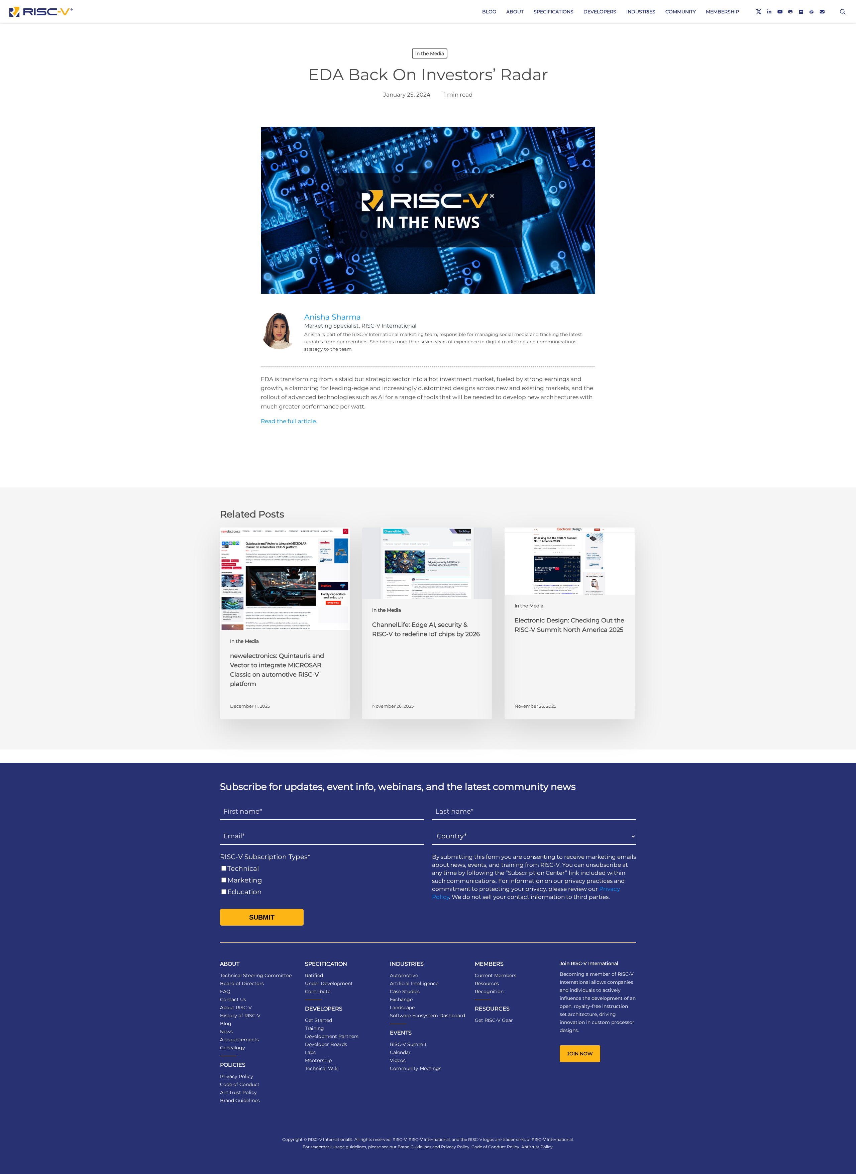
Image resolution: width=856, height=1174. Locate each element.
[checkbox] (322, 880)
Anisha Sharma (332, 317)
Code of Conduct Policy (495, 1146)
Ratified (314, 975)
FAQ (225, 991)
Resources (487, 983)
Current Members (495, 975)
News (226, 1032)
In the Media (429, 53)
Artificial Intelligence (414, 983)
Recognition (489, 991)
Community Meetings (415, 1068)
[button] (580, 1053)
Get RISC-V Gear (494, 1020)
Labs (310, 1052)
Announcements (239, 1040)
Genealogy (232, 1048)
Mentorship (318, 1060)
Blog (225, 1024)
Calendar (400, 1052)
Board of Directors (242, 983)
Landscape (402, 1008)
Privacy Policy (236, 1076)
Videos (398, 1060)
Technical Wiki (322, 1068)
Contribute (317, 991)
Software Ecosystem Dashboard (427, 1016)
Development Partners (331, 1036)
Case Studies (405, 991)
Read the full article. (289, 421)
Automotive (404, 975)
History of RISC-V (240, 1016)
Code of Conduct (239, 1084)
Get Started (318, 1020)
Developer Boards (326, 1044)
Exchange (401, 999)
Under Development (329, 983)
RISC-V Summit (408, 1044)
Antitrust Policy (238, 1092)
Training (314, 1028)
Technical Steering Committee (256, 975)
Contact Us (233, 999)
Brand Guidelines (240, 1100)
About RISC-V (236, 1008)
